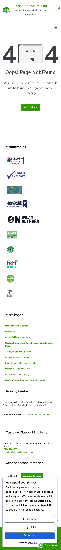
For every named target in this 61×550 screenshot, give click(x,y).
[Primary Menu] (55, 27)
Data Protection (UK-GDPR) (18, 369)
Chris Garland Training (30, 6)
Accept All (29, 535)
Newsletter (10, 331)
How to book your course (16, 326)
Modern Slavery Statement (17, 357)
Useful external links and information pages (25, 380)
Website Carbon (32, 476)
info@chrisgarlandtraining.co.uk (18, 452)
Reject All (30, 527)
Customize (30, 519)
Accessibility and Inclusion (17, 337)
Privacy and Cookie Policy (17, 375)
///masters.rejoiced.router (39, 414)
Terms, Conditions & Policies (18, 352)
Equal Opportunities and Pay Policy (21, 363)
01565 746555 (10, 449)
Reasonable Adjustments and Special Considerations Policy (29, 344)
